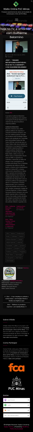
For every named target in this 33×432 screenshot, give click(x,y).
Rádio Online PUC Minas (17, 9)
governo (22, 245)
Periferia (8, 251)
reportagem (18, 254)
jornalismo (9, 248)
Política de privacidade (16, 429)
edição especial (10, 242)
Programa (22, 251)
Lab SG (9, 55)
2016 (7, 233)
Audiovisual (20, 233)
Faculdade (9, 245)
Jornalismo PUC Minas (16, 281)
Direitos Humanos (11, 239)
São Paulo (19, 258)
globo (16, 245)
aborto (13, 233)
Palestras (10, 56)
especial (19, 242)
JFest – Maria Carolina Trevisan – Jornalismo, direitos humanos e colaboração (10, 223)
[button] (32, 1)
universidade (10, 261)
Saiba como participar (14, 358)
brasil (7, 236)
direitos (21, 236)
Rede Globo (9, 254)
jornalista (17, 248)
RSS (11, 113)
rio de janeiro (10, 258)
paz (23, 248)
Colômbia (14, 236)
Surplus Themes (8, 427)
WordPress (25, 427)
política (15, 251)
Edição (20, 239)
